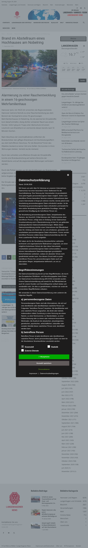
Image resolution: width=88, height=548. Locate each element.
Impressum (33, 373)
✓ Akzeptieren (44, 357)
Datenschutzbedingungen (49, 373)
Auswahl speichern (43, 363)
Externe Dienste (32, 351)
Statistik (54, 347)
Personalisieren (44, 369)
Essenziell (29, 347)
